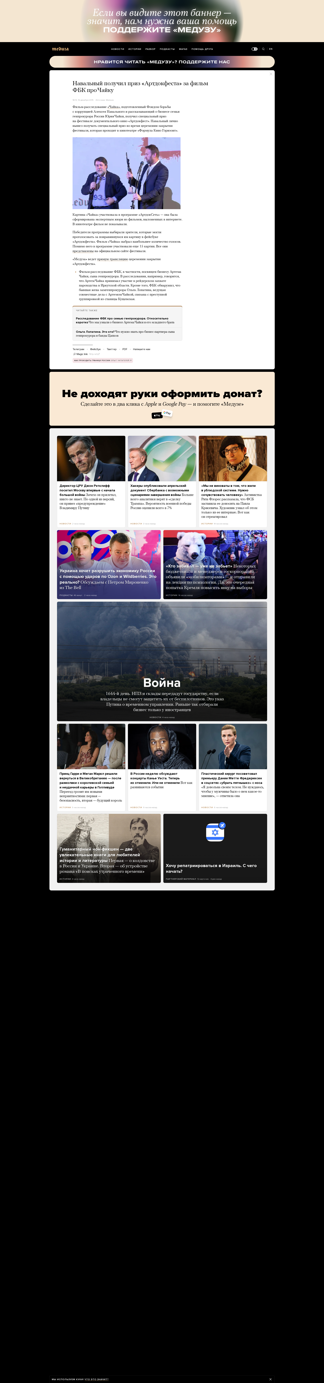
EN (271, 48)
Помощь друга (202, 49)
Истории (134, 49)
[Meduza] (60, 49)
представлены (83, 251)
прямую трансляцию (112, 259)
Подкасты (167, 49)
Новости (117, 49)
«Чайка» (113, 107)
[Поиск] (263, 49)
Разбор (150, 49)
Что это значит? (97, 1379)
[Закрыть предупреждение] (270, 1379)
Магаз (183, 49)
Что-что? (94, 354)
